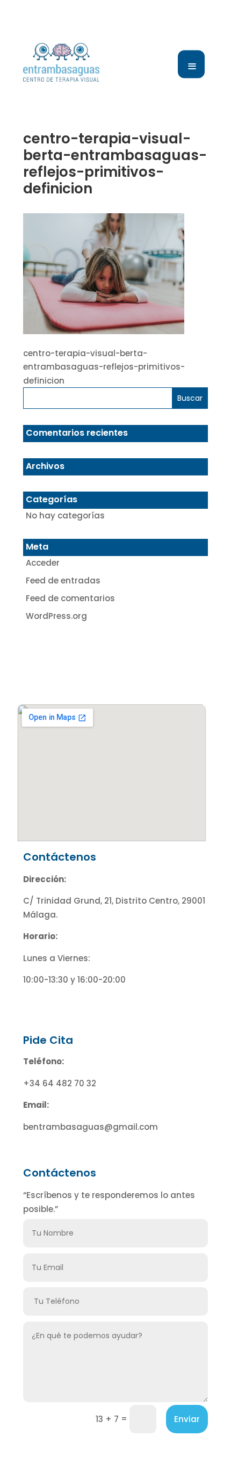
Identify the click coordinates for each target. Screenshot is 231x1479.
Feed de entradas (63, 580)
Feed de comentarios (70, 598)
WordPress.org (56, 616)
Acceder (43, 562)
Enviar (187, 1419)
